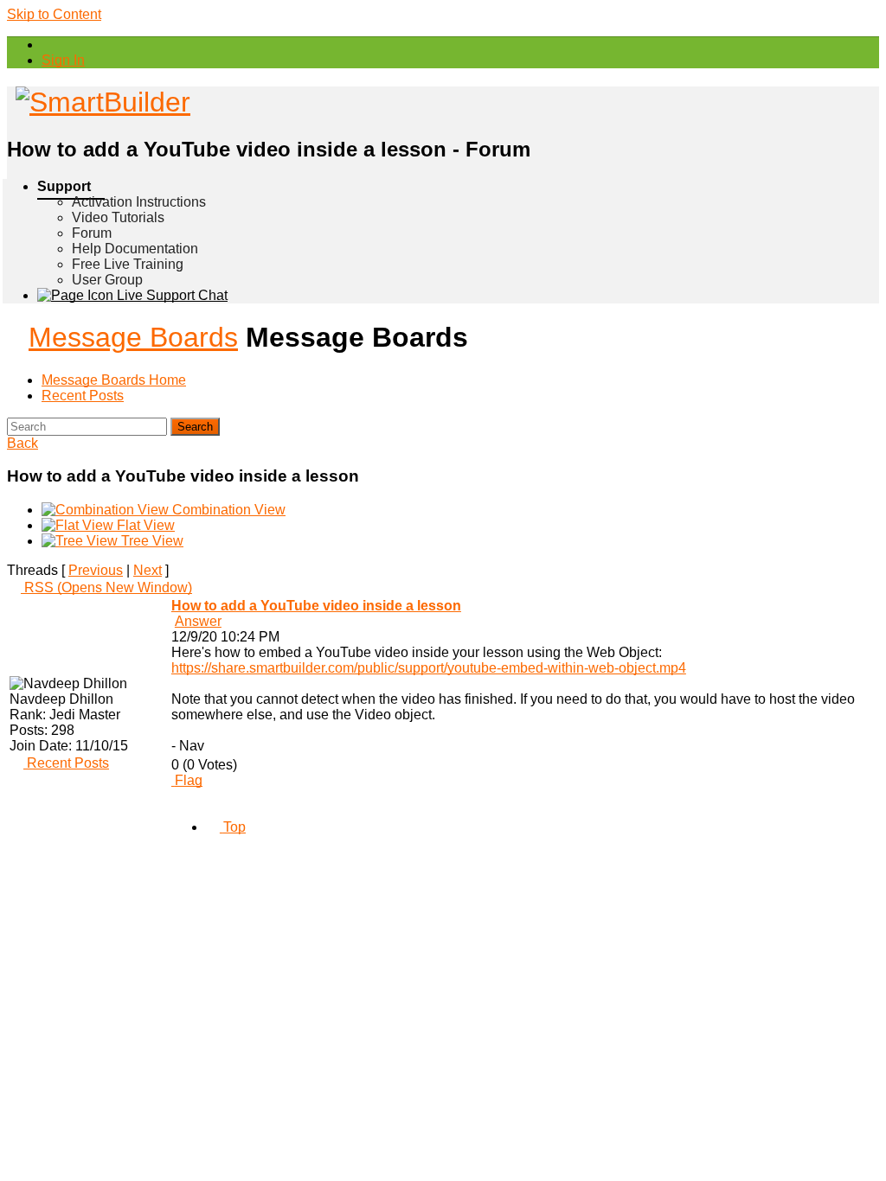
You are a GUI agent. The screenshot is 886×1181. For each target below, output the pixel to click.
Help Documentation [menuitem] (135, 248)
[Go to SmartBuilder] (98, 102)
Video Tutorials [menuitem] (118, 217)
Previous (95, 570)
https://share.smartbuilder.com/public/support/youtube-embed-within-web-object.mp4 (428, 668)
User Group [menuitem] (107, 279)
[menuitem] (63, 60)
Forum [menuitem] (92, 233)
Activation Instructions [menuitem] (139, 202)
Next (147, 570)
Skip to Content (54, 14)
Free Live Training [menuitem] (127, 264)
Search (195, 426)
